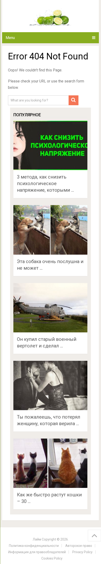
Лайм (37, 539)
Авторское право (78, 546)
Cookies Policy (51, 558)
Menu (10, 37)
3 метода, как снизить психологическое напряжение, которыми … (45, 183)
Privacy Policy (82, 552)
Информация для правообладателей (37, 552)
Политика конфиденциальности (34, 546)
